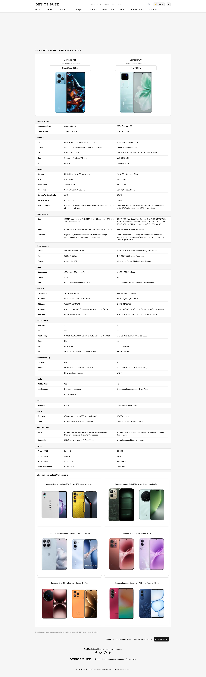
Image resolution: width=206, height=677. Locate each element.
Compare (79, 9)
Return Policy (137, 9)
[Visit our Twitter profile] (100, 652)
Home (38, 9)
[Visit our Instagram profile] (105, 652)
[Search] (149, 4)
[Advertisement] (103, 29)
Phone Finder (108, 9)
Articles (93, 9)
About (123, 9)
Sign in (160, 4)
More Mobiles (160, 639)
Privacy (116, 669)
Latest (49, 9)
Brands (63, 9)
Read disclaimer (93, 632)
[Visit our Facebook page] (96, 652)
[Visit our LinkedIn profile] (110, 652)
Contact (153, 9)
